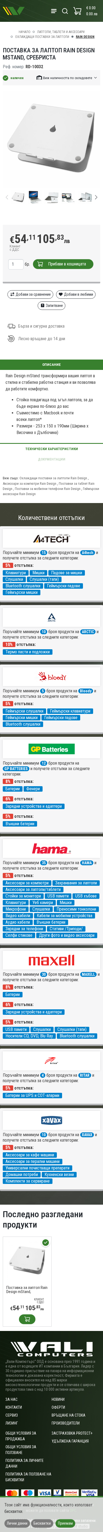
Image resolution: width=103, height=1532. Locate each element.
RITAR (85, 1075)
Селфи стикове (18, 935)
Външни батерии (19, 823)
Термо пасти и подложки (27, 651)
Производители (66, 1423)
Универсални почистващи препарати (37, 1168)
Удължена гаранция (70, 1441)
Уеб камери (42, 902)
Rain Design (85, 37)
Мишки (38, 572)
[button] (67, 77)
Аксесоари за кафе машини (29, 1154)
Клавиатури (15, 572)
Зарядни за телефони (24, 928)
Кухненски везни (59, 1174)
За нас (11, 1399)
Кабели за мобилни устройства (64, 915)
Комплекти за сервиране (27, 1181)
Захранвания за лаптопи (76, 882)
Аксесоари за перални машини (32, 1161)
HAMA (87, 863)
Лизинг (11, 1423)
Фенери (33, 788)
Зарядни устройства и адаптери (33, 806)
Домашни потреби (21, 1174)
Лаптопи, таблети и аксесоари (61, 32)
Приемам (65, 1523)
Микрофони (15, 909)
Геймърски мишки (21, 592)
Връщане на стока (68, 1415)
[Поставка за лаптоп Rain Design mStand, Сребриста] (27, 1260)
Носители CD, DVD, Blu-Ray (29, 1036)
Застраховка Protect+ (72, 1433)
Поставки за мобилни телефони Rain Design (47, 489)
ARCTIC (88, 632)
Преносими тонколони (76, 909)
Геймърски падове (63, 585)
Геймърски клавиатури (70, 711)
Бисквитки (42, 1523)
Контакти (13, 1407)
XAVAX (87, 1135)
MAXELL (88, 974)
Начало (24, 32)
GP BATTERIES (16, 769)
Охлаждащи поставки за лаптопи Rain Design (53, 478)
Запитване (54, 305)
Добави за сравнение (33, 294)
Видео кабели (17, 915)
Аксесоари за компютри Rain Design (29, 483)
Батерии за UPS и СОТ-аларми (32, 1095)
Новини (58, 1399)
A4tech (87, 552)
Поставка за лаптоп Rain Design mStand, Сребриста (27, 1290)
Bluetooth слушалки (22, 585)
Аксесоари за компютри (27, 882)
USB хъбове (86, 896)
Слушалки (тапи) (44, 579)
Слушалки (14, 579)
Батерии (12, 788)
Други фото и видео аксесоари (66, 935)
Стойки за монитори (23, 896)
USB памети (58, 896)
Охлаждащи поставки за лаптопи (42, 37)
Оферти (58, 1407)
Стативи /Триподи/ (66, 928)
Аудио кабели (17, 922)
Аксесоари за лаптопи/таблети (33, 889)
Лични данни (17, 1523)
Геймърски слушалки (24, 711)
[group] (51, 139)
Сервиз (11, 1415)
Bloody (85, 691)
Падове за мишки (66, 572)
